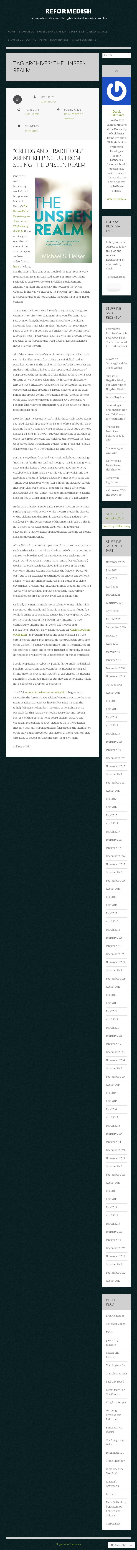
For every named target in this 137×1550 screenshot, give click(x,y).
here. (16, 266)
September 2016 (116, 880)
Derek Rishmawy (48, 102)
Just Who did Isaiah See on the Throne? (113, 465)
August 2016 (113, 888)
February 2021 (114, 603)
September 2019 (116, 627)
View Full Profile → (116, 199)
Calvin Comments (84, 39)
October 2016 (114, 872)
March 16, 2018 (32, 114)
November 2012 (115, 1256)
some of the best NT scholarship (46, 692)
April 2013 (112, 1215)
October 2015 (114, 970)
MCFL (109, 1332)
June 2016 (112, 905)
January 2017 (113, 848)
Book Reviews (59, 39)
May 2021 (111, 578)
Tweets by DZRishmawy (116, 526)
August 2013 (113, 1182)
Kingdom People (116, 1402)
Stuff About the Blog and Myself (42, 31)
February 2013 (114, 1231)
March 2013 (113, 1223)
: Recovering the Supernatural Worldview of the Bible (21, 221)
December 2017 (115, 758)
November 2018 (115, 676)
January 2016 (113, 946)
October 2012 (114, 1264)
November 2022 (115, 562)
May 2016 (111, 913)
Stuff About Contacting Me (27, 39)
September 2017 (116, 782)
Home (11, 31)
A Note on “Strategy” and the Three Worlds (116, 363)
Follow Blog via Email (113, 226)
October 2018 (114, 684)
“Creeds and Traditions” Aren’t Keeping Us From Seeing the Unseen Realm (49, 157)
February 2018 (114, 741)
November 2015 (115, 962)
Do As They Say (115, 397)
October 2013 (114, 1166)
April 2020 (112, 611)
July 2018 (111, 701)
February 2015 (114, 1035)
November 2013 (115, 1158)
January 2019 (113, 660)
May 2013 (111, 1207)
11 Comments (31, 131)
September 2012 (116, 1272)
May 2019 (111, 635)
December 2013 (115, 1150)
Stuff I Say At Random (115, 516)
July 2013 (111, 1191)
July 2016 (111, 897)
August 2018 (113, 692)
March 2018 (113, 733)
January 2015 (113, 1044)
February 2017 (114, 839)
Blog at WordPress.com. (68, 1544)
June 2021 (111, 570)
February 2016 (114, 937)
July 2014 (111, 1093)
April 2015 (112, 1019)
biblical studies (71, 114)
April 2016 (112, 921)
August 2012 (113, 1280)
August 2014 (113, 1084)
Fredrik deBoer (115, 1315)
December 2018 (115, 668)
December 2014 (115, 1052)
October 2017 (114, 774)
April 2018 (112, 725)
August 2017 (113, 790)
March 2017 (113, 831)
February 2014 (114, 1133)
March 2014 (113, 1125)
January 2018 (113, 750)
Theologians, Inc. (116, 1365)
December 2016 (115, 856)
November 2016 (115, 864)
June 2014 (111, 1101)
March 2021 (113, 594)
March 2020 (113, 619)
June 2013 (111, 1199)
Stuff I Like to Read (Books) (88, 31)
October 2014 (114, 1068)
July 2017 (111, 799)
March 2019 (113, 652)
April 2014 (112, 1117)
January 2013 (113, 1240)
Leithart (111, 1494)
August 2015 (113, 986)
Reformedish (68, 11)
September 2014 (116, 1076)
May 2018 (111, 717)
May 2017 (111, 815)
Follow (114, 287)
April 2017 (112, 823)
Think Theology (115, 1460)
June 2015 (111, 1003)
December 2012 (115, 1248)
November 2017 (115, 766)
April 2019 (112, 643)
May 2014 (111, 1109)
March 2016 (113, 929)
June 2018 (111, 709)
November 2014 (115, 1060)
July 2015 (111, 995)
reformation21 (115, 1452)
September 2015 (115, 978)
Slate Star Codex (115, 1323)
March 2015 (113, 1027)
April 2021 (112, 586)
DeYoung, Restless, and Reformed (113, 1415)
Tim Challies (113, 1523)
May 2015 (111, 1011)
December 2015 (115, 954)
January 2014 (113, 1142)
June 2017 (111, 807)
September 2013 (116, 1174)
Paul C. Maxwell (115, 1381)
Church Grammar (116, 1373)
